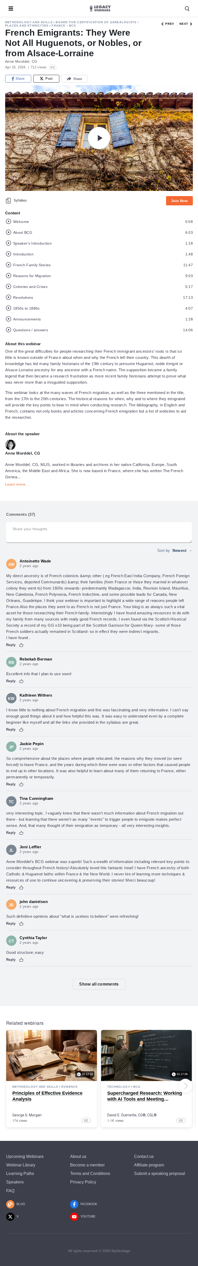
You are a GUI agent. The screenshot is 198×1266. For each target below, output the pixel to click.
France (58, 25)
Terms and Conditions (90, 1173)
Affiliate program (149, 1165)
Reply (11, 645)
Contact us (144, 1156)
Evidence (69, 1086)
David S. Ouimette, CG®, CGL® (132, 1115)
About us (78, 1156)
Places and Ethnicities (26, 25)
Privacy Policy (83, 1182)
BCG (73, 25)
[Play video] (99, 138)
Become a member (87, 1165)
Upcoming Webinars (25, 1156)
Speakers (15, 1182)
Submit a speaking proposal (159, 1173)
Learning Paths (20, 1173)
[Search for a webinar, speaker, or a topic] (187, 8)
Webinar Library (20, 1165)
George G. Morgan (27, 1115)
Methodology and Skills (29, 22)
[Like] (21, 645)
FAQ (10, 1191)
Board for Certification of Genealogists (96, 22)
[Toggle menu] (10, 8)
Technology (118, 1086)
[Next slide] (185, 1086)
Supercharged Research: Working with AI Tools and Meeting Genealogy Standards (144, 1099)
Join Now (179, 201)
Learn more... (17, 484)
